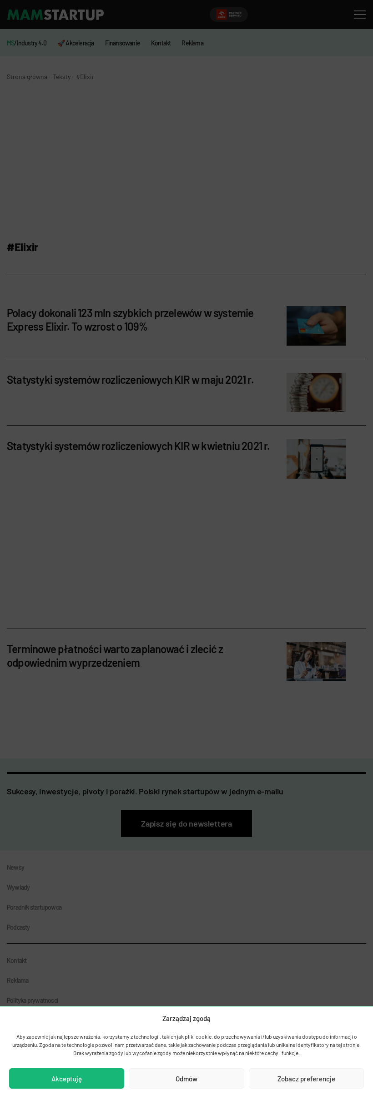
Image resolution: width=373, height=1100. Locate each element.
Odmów (186, 1079)
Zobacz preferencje (306, 1079)
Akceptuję (66, 1079)
